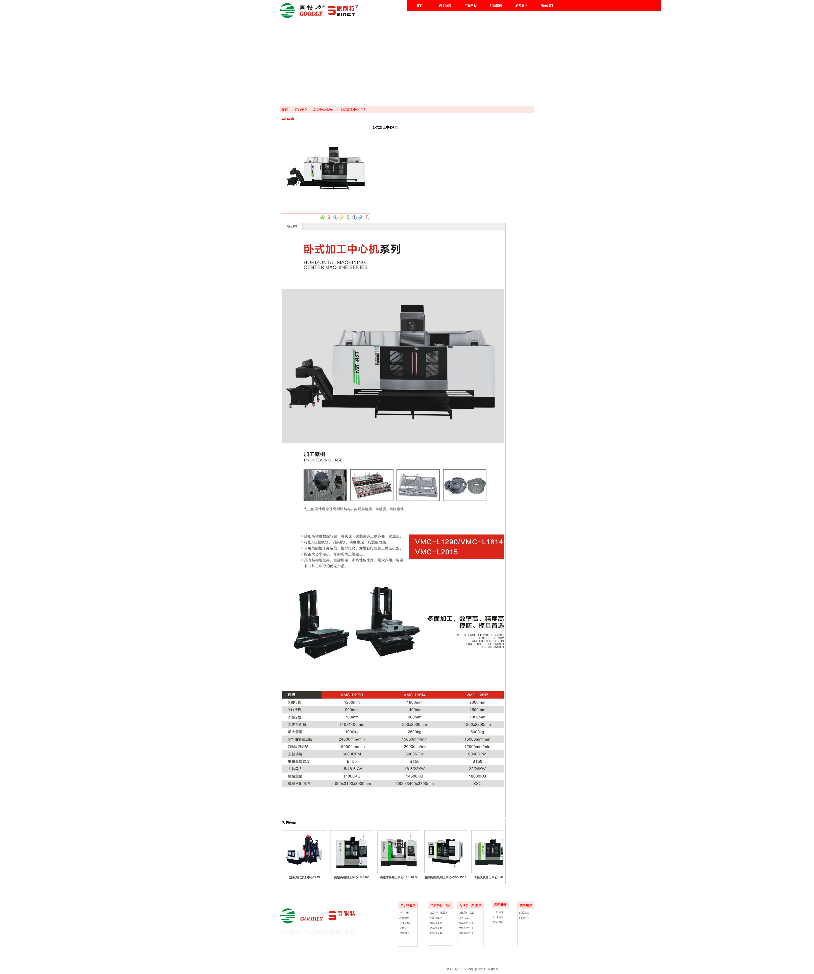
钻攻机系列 (435, 917)
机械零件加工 (466, 912)
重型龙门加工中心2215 (304, 877)
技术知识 (498, 922)
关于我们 (406, 905)
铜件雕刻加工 (466, 933)
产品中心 (301, 109)
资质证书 (404, 928)
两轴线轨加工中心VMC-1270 (493, 877)
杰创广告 (493, 969)
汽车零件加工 (466, 922)
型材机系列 (435, 933)
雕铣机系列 (435, 922)
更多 (447, 905)
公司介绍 (404, 912)
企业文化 (404, 922)
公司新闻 (498, 912)
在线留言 (524, 917)
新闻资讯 (500, 904)
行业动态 (498, 917)
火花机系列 (435, 928)
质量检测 (404, 933)
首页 (285, 109)
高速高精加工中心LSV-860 (351, 877)
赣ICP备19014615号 (460, 969)
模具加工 (464, 917)
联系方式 (524, 912)
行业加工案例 (468, 905)
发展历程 (404, 917)
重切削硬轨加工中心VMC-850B (446, 877)
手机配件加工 (466, 928)
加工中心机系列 (323, 109)
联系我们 (526, 905)
